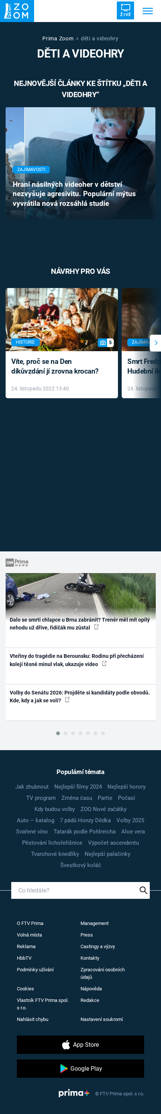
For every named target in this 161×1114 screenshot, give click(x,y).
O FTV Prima (30, 923)
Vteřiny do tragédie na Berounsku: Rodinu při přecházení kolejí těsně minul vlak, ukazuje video (77, 660)
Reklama (26, 946)
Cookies (25, 988)
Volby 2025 (130, 820)
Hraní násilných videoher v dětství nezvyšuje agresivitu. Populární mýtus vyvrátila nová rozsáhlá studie (74, 194)
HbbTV (24, 958)
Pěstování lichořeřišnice (52, 842)
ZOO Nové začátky (103, 809)
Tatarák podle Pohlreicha (85, 831)
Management (94, 923)
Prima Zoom (57, 38)
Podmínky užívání (35, 969)
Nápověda (91, 988)
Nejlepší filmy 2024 (78, 786)
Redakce (89, 1000)
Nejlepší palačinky (107, 854)
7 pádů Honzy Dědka (85, 820)
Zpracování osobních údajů (102, 973)
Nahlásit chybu (32, 1019)
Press (86, 935)
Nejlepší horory (126, 786)
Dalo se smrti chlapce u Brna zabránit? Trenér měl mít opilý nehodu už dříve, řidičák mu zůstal (80, 624)
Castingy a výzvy (97, 946)
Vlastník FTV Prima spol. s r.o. (43, 1004)
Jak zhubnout (32, 786)
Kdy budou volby (54, 809)
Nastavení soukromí (101, 1019)
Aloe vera (133, 831)
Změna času (76, 798)
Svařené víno (32, 831)
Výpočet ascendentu (113, 842)
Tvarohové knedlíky (55, 854)
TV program (41, 798)
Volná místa (29, 935)
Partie (105, 798)
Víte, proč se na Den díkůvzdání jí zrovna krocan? (54, 366)
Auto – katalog (35, 820)
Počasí (126, 798)
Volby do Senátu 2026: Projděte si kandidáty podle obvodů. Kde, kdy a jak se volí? (80, 696)
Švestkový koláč (80, 865)
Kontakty (89, 958)
